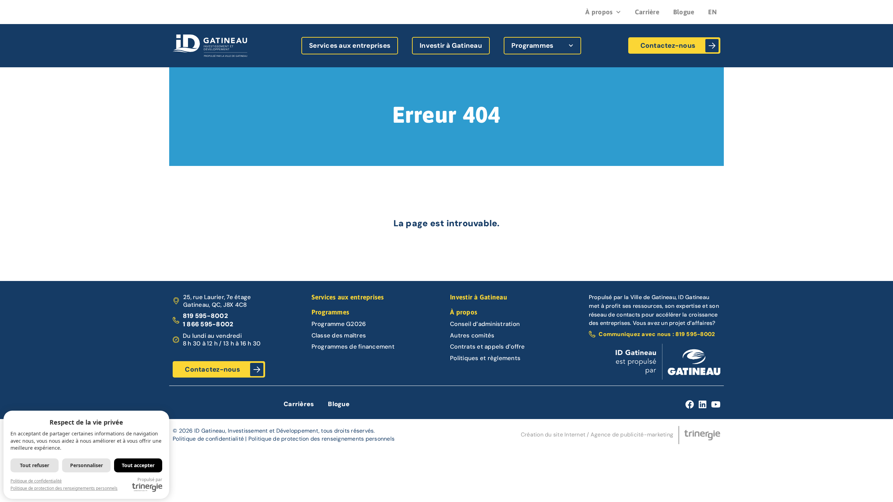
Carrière (647, 12)
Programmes (532, 45)
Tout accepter (138, 465)
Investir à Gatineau (451, 45)
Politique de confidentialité (208, 438)
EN (712, 12)
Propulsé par (149, 479)
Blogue (684, 12)
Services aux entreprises (349, 45)
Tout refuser (34, 465)
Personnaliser (86, 465)
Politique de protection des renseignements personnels (321, 438)
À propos (599, 12)
